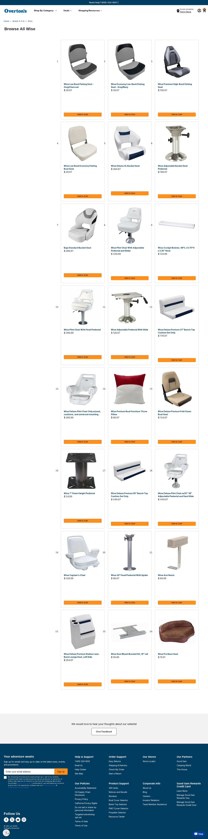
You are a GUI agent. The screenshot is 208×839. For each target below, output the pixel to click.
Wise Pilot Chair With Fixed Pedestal (82, 329)
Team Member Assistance (155, 804)
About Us (147, 788)
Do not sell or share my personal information (85, 808)
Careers (146, 796)
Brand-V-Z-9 (18, 21)
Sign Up (61, 771)
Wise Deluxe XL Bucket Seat (125, 166)
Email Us (78, 765)
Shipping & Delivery (118, 765)
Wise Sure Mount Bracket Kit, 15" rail (129, 654)
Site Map (79, 773)
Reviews (113, 796)
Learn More (182, 791)
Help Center (80, 769)
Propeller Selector (117, 812)
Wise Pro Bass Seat (168, 654)
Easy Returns (115, 761)
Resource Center (117, 816)
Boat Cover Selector (118, 800)
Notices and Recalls (118, 792)
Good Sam (181, 761)
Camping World (184, 765)
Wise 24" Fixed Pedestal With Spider (129, 575)
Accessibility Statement (85, 788)
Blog (145, 792)
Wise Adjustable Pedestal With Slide (129, 329)
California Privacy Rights (86, 803)
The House (182, 769)
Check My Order (116, 769)
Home (6, 21)
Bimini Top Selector (118, 804)
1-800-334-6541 (82, 761)
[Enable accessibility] (6, 832)
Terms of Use (81, 825)
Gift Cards (113, 788)
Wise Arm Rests (166, 575)
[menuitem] (44, 10)
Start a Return (115, 773)
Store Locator (149, 761)
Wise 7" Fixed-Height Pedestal (79, 493)
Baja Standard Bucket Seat (77, 248)
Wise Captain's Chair (74, 575)
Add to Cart (82, 114)
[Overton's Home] (15, 10)
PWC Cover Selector (118, 808)
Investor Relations (151, 800)
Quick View (82, 61)
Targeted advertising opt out (85, 816)
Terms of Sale (81, 821)
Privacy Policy (81, 799)
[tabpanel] (104, 367)
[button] (44, 10)
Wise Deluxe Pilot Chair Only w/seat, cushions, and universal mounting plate (82, 414)
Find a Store (185, 12)
